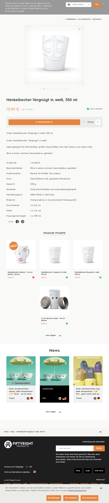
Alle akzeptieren (89, 498)
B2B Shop (99, 471)
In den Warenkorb (44, 122)
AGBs (25, 484)
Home (6, 432)
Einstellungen (54, 498)
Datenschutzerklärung (39, 484)
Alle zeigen (51, 335)
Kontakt (7, 484)
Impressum (16, 484)
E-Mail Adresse (64, 448)
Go (97, 4)
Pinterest (94, 484)
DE (27, 467)
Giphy (102, 484)
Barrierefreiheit (56, 484)
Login (87, 471)
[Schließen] (101, 488)
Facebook (74, 484)
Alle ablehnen (71, 498)
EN (31, 467)
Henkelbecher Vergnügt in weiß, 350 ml (30, 432)
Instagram (84, 484)
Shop (13, 432)
